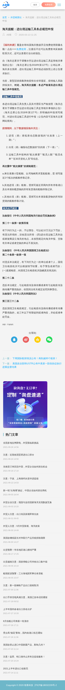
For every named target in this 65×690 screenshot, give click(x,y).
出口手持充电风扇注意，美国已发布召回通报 (25, 597)
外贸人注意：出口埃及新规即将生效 (20, 514)
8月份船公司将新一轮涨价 (16, 621)
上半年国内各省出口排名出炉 (17, 609)
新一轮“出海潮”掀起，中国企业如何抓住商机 (25, 490)
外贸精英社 (16, 17)
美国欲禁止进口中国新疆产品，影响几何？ (24, 644)
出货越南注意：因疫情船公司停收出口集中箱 (25, 561)
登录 (35, 5)
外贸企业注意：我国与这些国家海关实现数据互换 (27, 502)
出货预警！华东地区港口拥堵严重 (19, 550)
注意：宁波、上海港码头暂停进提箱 (20, 478)
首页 (4, 17)
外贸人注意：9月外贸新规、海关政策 (21, 526)
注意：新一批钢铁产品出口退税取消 (20, 585)
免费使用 (21, 49)
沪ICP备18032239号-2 (45, 685)
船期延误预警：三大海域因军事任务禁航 (23, 573)
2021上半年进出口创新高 (15, 668)
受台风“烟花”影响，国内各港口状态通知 (22, 633)
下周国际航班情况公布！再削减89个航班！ (35, 358)
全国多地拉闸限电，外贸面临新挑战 (20, 443)
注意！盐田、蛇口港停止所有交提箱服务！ (24, 656)
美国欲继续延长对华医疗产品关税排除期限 (24, 538)
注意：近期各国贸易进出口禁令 (18, 454)
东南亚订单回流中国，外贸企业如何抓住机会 (25, 466)
